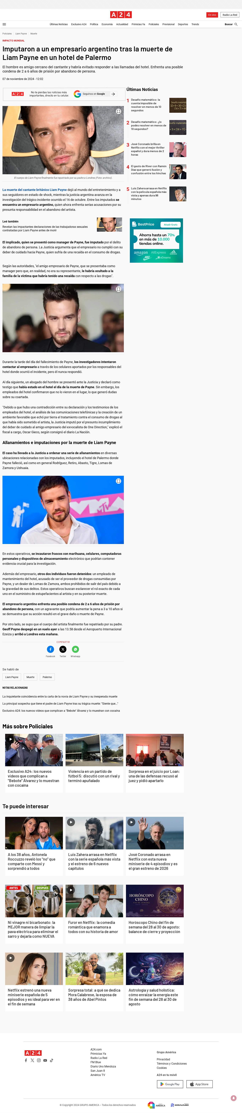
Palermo (47, 677)
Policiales (154, 24)
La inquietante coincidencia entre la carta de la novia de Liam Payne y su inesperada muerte (59, 696)
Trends (195, 24)
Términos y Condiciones (172, 1063)
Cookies (162, 1068)
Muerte (33, 33)
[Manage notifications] (234, 1098)
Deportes (183, 24)
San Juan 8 (98, 1070)
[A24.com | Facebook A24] (26, 1060)
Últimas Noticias (59, 24)
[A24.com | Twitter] (32, 1060)
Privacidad (163, 1059)
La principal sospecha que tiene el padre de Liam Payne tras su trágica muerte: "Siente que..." (60, 703)
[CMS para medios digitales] (177, 1105)
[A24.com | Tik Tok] (51, 1060)
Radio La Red (230, 14)
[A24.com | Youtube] (45, 1060)
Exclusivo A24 (78, 24)
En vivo (212, 14)
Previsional (168, 24)
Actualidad (122, 24)
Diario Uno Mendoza (103, 1066)
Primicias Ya (138, 24)
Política (94, 24)
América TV (98, 1075)
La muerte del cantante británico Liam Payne (34, 190)
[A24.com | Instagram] (39, 1060)
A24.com (96, 1049)
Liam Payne (21, 33)
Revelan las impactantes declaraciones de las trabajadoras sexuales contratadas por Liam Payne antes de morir (45, 228)
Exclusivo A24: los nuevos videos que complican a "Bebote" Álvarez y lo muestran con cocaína (61, 710)
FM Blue (96, 1062)
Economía (107, 24)
